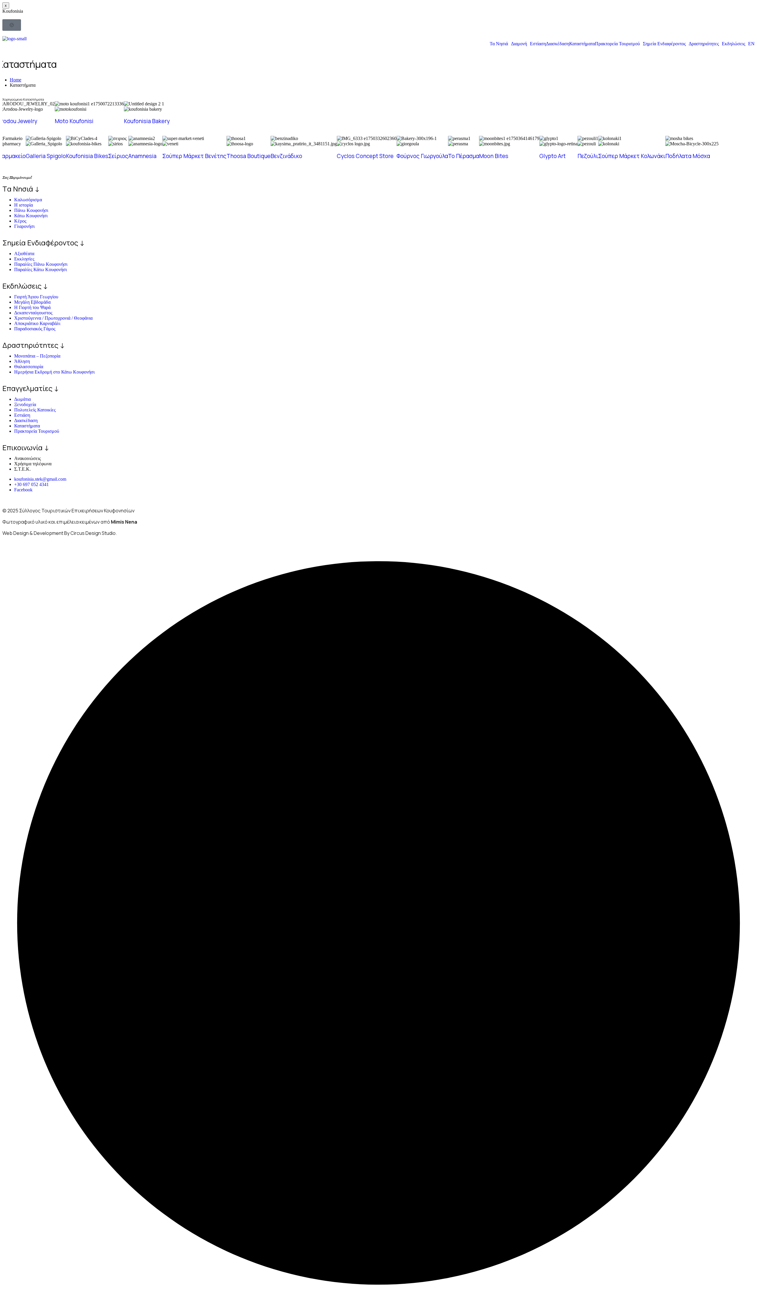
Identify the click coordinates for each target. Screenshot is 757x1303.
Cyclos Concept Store (365, 156)
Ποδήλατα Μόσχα (687, 156)
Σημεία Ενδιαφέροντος (664, 43)
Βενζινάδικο (286, 156)
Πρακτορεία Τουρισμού (617, 43)
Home (15, 79)
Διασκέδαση (557, 43)
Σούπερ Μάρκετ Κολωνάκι (631, 156)
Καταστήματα (582, 43)
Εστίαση (538, 43)
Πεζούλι (588, 156)
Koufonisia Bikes (87, 156)
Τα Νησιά (499, 43)
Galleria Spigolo (46, 156)
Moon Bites (493, 156)
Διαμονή (519, 43)
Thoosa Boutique (249, 156)
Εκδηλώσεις (733, 43)
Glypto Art (552, 156)
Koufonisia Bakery (147, 121)
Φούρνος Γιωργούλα (422, 156)
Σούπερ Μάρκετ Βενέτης (194, 156)
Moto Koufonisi (74, 121)
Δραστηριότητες (704, 43)
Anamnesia (142, 156)
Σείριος (118, 156)
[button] (500, 43)
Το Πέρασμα (463, 156)
